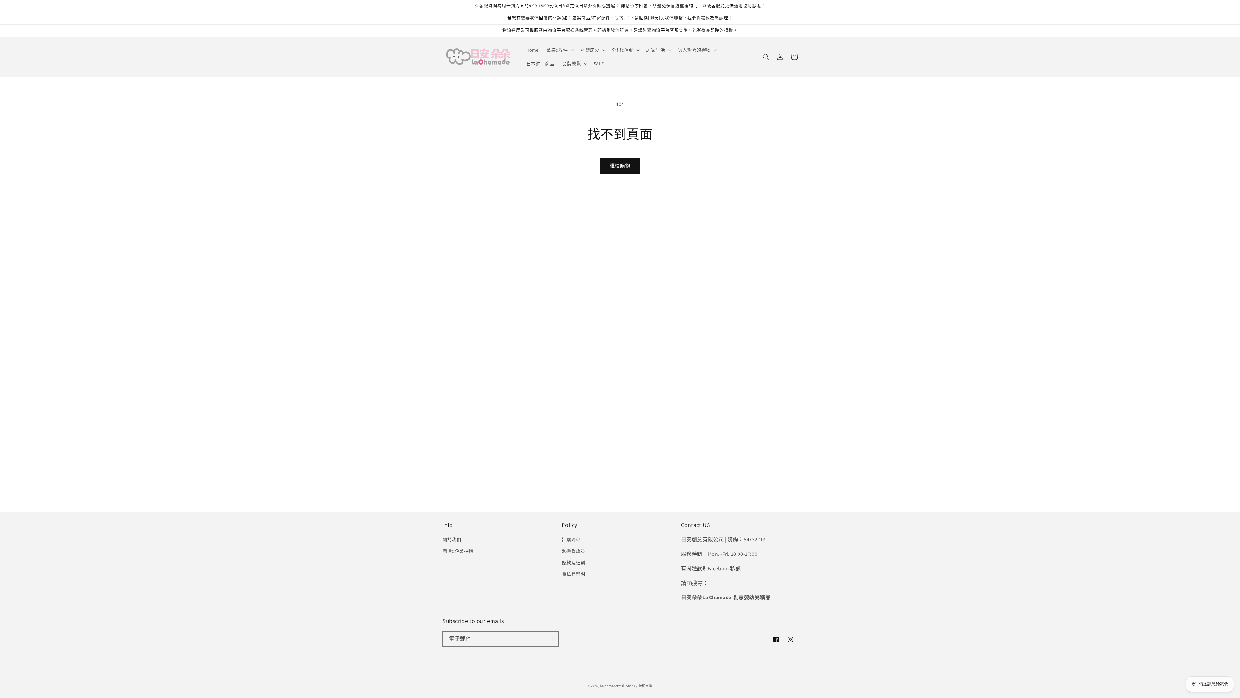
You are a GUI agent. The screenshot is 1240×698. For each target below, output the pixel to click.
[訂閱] (551, 639)
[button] (559, 50)
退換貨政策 (573, 551)
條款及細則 (573, 563)
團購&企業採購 (457, 551)
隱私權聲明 (573, 574)
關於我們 (451, 540)
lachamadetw (610, 686)
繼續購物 (620, 166)
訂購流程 (571, 540)
